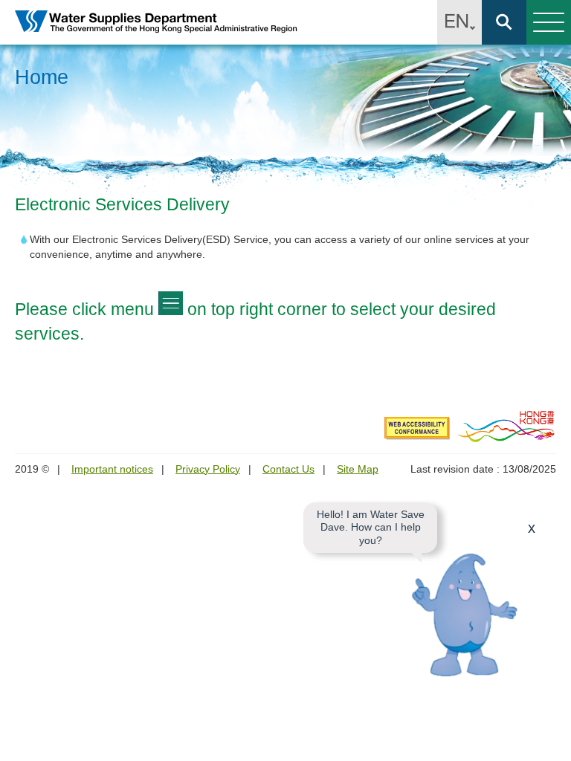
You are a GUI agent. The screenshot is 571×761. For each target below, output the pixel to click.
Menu (548, 22)
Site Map (357, 469)
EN (459, 22)
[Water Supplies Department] (156, 22)
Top (551, 741)
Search (504, 22)
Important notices (112, 469)
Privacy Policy (207, 469)
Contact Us (288, 469)
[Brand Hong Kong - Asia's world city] (506, 426)
